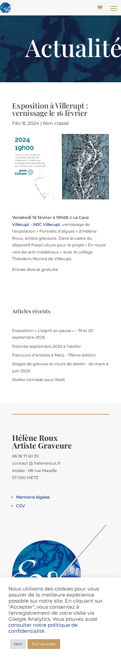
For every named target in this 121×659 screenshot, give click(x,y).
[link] (46, 224)
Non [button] (18, 644)
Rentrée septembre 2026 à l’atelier (46, 346)
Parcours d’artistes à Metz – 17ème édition (54, 355)
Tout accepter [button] (44, 644)
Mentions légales (33, 497)
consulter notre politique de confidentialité (43, 628)
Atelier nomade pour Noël (38, 379)
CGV (20, 505)
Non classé (56, 123)
